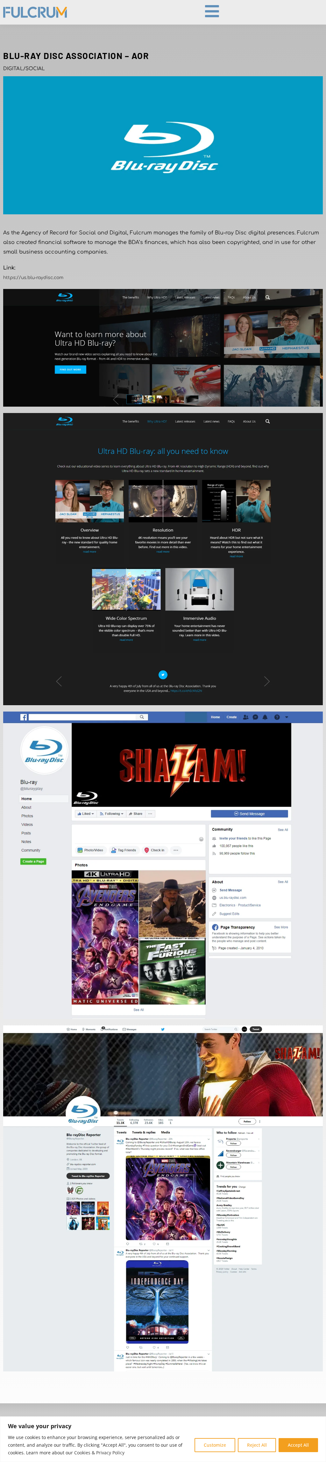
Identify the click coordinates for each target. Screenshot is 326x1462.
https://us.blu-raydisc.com (33, 277)
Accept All (298, 1445)
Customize (215, 1445)
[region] (163, 1439)
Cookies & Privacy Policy (99, 1453)
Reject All (257, 1445)
